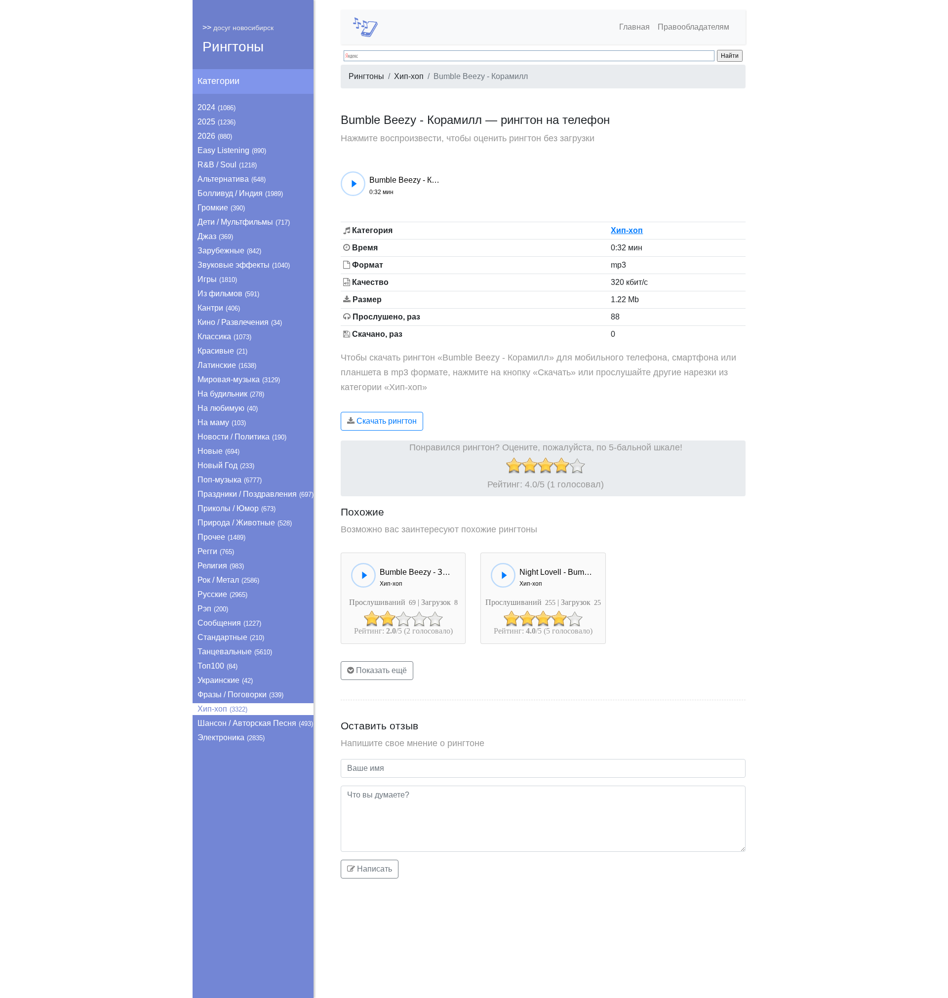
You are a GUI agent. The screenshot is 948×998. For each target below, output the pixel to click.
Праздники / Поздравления (256, 494)
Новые (218, 451)
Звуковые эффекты (244, 265)
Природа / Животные (245, 523)
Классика (224, 336)
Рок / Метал (228, 580)
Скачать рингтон (386, 421)
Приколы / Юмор (237, 508)
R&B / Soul (227, 164)
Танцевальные (235, 651)
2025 (217, 122)
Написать (373, 869)
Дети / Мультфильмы (244, 222)
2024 (217, 107)
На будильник (231, 394)
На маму (222, 422)
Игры (217, 279)
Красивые (222, 351)
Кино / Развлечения (240, 322)
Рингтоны (233, 46)
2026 (215, 136)
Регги (216, 551)
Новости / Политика (242, 437)
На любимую (228, 408)
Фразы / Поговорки (240, 694)
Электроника (231, 737)
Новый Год (226, 465)
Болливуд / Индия (240, 193)
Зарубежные (229, 250)
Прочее (221, 537)
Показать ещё (380, 670)
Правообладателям (693, 27)
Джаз (215, 236)
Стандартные (231, 637)
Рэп (213, 608)
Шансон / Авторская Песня (255, 723)
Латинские (227, 365)
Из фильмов (228, 293)
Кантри (219, 308)
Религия (221, 565)
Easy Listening (232, 150)
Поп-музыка (230, 480)
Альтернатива (232, 179)
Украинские (225, 680)
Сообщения (229, 623)
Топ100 (217, 666)
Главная (634, 27)
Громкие (221, 207)
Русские (222, 594)
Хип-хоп (222, 709)
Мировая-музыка (239, 379)
